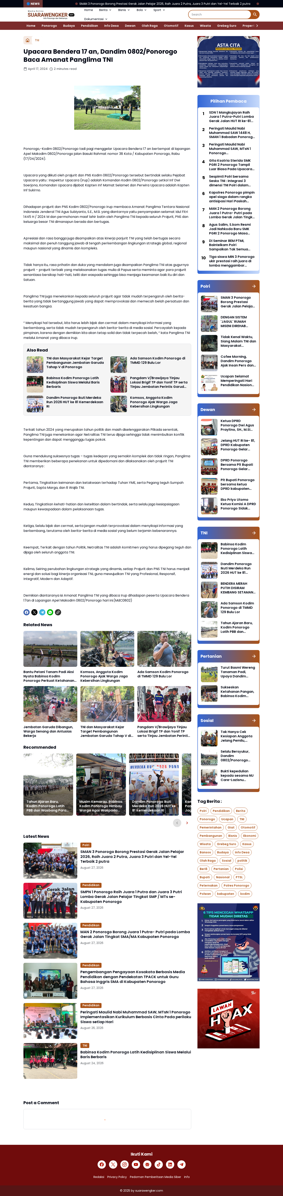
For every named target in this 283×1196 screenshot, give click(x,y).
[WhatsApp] (50, 612)
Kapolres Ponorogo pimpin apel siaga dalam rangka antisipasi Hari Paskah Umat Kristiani (232, 196)
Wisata (205, 26)
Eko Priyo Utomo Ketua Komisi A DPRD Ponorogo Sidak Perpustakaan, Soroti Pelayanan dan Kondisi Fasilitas (238, 504)
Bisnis (122, 10)
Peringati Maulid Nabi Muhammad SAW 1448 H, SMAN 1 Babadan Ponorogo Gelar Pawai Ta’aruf (232, 132)
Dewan (130, 26)
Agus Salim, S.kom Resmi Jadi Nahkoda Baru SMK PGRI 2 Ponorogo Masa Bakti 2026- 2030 (230, 229)
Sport (157, 10)
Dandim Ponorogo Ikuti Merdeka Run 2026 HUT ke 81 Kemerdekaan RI (74, 402)
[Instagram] (124, 1164)
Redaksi (98, 1177)
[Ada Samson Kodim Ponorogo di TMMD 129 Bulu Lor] (118, 364)
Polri (85, 845)
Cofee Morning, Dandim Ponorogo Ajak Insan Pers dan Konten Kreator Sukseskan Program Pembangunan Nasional (238, 361)
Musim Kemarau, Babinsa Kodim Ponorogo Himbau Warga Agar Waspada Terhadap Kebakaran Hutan (100, 806)
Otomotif (171, 26)
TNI (84, 1045)
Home (88, 10)
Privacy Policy (117, 1177)
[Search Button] (255, 14)
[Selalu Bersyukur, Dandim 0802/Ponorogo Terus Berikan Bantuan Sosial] (209, 758)
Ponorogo (49, 26)
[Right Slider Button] (255, 26)
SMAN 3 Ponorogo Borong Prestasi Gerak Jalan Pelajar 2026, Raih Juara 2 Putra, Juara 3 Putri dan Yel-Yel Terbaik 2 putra (106, 4)
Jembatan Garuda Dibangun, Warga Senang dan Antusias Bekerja (48, 731)
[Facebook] (26, 612)
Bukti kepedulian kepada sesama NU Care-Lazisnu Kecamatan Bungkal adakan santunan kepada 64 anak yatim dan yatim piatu (238, 775)
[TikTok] (159, 1164)
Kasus (189, 26)
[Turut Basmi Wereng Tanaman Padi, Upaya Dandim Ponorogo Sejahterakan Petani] (209, 674)
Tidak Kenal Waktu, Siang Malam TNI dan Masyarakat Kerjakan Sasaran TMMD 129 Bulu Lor (238, 341)
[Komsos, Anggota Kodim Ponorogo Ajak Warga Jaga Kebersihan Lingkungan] (118, 404)
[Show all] (254, 286)
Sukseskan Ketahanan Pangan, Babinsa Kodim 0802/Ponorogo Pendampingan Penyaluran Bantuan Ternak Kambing (238, 691)
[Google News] (147, 1164)
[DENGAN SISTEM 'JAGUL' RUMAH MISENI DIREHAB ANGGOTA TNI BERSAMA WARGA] (209, 323)
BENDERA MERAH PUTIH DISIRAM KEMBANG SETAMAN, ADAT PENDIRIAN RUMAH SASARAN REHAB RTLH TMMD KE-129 (237, 588)
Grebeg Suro (226, 26)
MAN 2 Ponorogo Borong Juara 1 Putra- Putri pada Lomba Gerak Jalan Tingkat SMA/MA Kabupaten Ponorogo (135, 934)
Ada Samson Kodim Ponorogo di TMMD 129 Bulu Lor (157, 360)
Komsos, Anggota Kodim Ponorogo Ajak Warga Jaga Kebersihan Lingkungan (153, 402)
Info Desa (111, 26)
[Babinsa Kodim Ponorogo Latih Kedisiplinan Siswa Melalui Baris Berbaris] (35, 384)
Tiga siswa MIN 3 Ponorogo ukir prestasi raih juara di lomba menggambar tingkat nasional (232, 261)
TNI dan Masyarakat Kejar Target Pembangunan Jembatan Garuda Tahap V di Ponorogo (75, 362)
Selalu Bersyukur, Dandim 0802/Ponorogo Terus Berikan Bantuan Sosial (235, 756)
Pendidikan (89, 26)
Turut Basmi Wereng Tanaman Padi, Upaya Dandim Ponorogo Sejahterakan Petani (238, 672)
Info (187, 1177)
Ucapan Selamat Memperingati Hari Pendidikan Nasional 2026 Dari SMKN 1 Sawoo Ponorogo (238, 380)
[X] (34, 612)
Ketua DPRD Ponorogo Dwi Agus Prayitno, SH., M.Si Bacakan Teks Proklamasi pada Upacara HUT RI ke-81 (237, 425)
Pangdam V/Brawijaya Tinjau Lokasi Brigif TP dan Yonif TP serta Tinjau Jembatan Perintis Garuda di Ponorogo (158, 382)
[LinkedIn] (170, 1164)
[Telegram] (42, 612)
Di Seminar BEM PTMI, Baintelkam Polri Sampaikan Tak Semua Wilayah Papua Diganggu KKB (230, 245)
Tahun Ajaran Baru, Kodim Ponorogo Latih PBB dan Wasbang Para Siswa (46, 806)
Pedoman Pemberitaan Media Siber (155, 1177)
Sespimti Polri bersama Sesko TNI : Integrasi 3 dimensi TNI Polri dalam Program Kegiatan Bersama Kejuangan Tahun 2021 (232, 181)
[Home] (27, 40)
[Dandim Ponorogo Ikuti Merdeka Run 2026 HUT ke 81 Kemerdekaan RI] (35, 404)
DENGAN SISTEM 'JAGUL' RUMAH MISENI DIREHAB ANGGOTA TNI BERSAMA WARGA (235, 321)
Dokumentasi (94, 19)
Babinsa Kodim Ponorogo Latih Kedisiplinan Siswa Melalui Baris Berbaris (73, 382)
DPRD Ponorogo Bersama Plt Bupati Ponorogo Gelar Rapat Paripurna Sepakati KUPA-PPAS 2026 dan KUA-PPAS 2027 (238, 464)
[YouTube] (136, 1164)
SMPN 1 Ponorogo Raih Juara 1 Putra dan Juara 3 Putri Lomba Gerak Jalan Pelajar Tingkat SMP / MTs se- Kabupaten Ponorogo (131, 896)
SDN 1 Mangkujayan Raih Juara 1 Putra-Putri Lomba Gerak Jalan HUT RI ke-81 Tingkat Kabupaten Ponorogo (231, 116)
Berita (103, 10)
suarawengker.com (149, 1191)
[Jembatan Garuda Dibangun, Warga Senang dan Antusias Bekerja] (50, 704)
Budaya (69, 26)
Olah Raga (150, 26)
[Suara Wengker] (50, 14)
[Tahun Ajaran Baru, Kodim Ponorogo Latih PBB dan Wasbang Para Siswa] (48, 784)
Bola (140, 10)
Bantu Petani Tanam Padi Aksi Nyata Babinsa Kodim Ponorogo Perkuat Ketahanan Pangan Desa (48, 676)
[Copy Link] (58, 612)
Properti (249, 26)
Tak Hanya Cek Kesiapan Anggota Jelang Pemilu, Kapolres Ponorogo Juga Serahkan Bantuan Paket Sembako (237, 736)
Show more (107, 1089)
